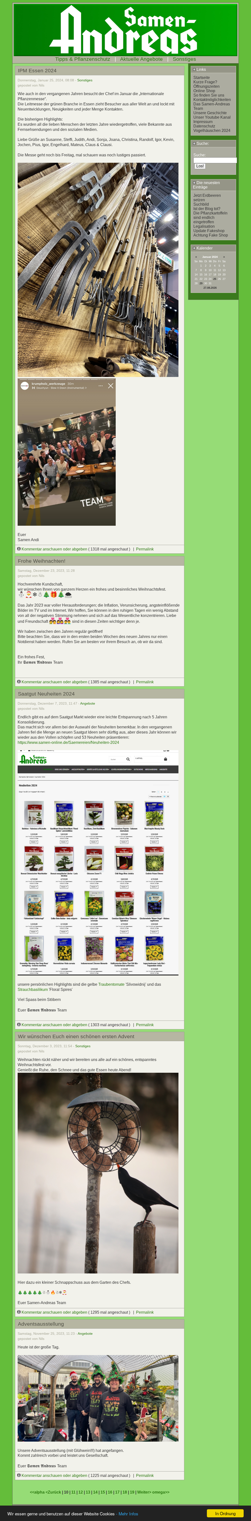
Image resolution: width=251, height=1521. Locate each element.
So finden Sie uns (208, 95)
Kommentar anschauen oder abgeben (54, 549)
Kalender (204, 248)
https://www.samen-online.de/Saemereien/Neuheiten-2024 (68, 742)
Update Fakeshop (209, 231)
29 (201, 283)
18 (125, 1492)
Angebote (87, 703)
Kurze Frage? (205, 82)
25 (214, 278)
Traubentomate (111, 984)
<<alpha (38, 1492)
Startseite (201, 77)
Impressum (203, 122)
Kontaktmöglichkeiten (212, 100)
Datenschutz (204, 126)
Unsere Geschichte (210, 113)
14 (95, 1492)
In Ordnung (225, 1513)
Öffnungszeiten (206, 86)
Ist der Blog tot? (206, 209)
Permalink (145, 549)
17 (117, 1492)
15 (102, 1492)
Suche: (202, 143)
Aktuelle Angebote (141, 59)
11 (73, 1492)
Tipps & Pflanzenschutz (82, 59)
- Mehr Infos (127, 1513)
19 (132, 1492)
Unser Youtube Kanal (212, 117)
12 (80, 1492)
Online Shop (204, 91)
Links (201, 69)
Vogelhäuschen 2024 (211, 130)
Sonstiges (184, 59)
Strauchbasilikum (33, 989)
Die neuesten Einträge (206, 185)
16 (110, 1492)
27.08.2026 (210, 287)
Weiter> (144, 1492)
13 (88, 1492)
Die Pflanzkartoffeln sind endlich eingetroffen (210, 217)
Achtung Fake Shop (210, 235)
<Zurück (54, 1492)
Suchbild (201, 204)
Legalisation (204, 226)
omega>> (160, 1492)
